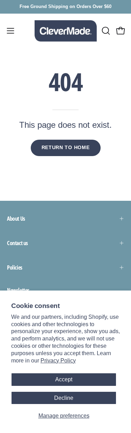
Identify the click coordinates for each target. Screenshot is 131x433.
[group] (65, 7)
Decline (63, 398)
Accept (63, 379)
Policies (14, 267)
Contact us (17, 243)
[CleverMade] (66, 31)
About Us (16, 218)
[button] (105, 31)
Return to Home (66, 147)
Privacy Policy (58, 361)
